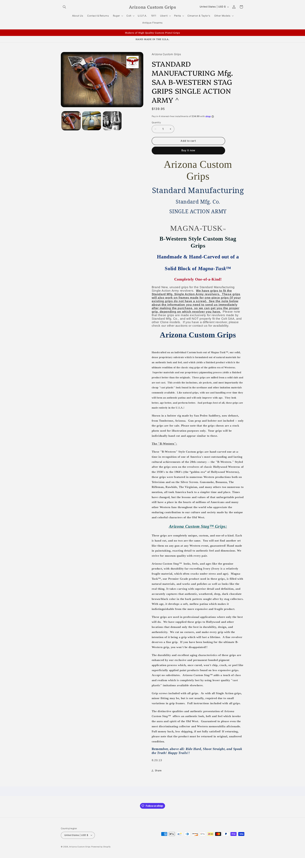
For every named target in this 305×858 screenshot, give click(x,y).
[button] (64, 6)
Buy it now (188, 150)
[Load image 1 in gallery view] (71, 120)
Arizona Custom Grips (80, 847)
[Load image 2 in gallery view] (91, 120)
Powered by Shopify (101, 847)
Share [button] (158, 770)
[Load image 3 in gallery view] (112, 120)
